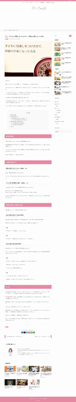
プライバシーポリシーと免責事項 (40, 398)
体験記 (57, 119)
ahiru (10, 355)
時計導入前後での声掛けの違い (17, 121)
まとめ (12, 126)
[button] (22, 332)
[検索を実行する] (70, 36)
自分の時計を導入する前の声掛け (19, 123)
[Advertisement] (38, 21)
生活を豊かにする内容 (60, 121)
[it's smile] (38, 8)
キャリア (57, 108)
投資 (57, 106)
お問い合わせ (32, 398)
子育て (57, 123)
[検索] (70, 0)
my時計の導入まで (14, 116)
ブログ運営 (58, 112)
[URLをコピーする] (34, 332)
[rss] (69, 0)
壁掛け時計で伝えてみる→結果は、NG (19, 118)
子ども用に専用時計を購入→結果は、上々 (20, 119)
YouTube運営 (58, 110)
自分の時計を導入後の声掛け (18, 124)
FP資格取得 (58, 117)
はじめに (57, 101)
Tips (56, 114)
